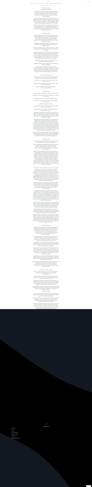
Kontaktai (13, 435)
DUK (12, 429)
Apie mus (13, 431)
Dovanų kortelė (14, 437)
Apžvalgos (13, 428)
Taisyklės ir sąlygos (15, 434)
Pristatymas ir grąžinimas (16, 438)
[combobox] (88, 486)
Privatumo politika (15, 432)
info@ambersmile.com (37, 175)
